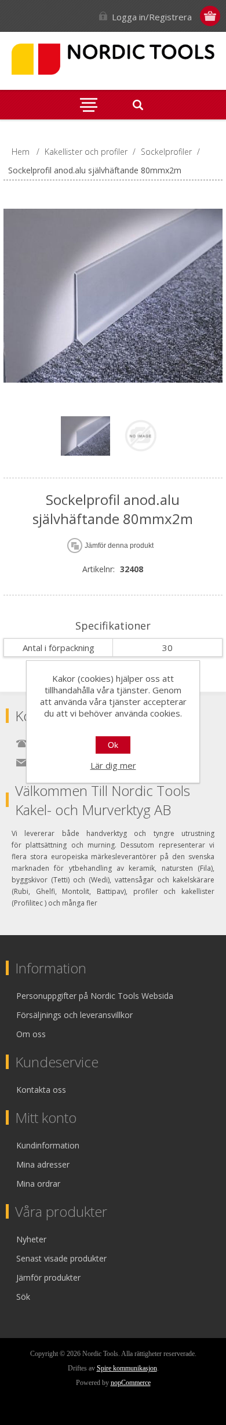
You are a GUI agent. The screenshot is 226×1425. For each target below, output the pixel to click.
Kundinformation (47, 1145)
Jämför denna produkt (119, 545)
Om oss (31, 1033)
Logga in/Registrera (152, 17)
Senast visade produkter (61, 1258)
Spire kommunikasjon (127, 1368)
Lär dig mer (113, 765)
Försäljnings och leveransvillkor (74, 1014)
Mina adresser (43, 1164)
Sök (23, 1296)
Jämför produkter (48, 1277)
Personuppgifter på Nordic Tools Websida (94, 995)
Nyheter (31, 1239)
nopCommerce (131, 1383)
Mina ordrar (38, 1183)
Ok (113, 745)
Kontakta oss (41, 1089)
